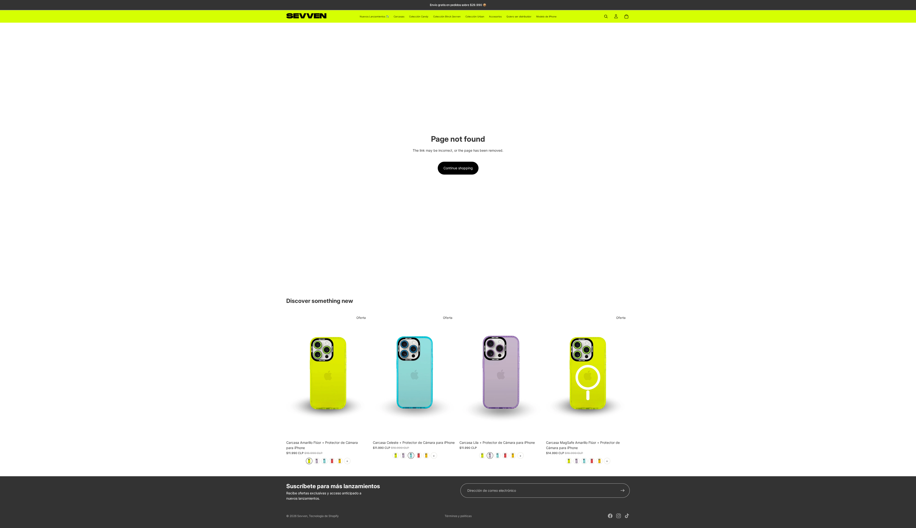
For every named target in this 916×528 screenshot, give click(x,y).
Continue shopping (458, 168)
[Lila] (316, 461)
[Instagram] (618, 516)
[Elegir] (362, 430)
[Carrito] (626, 16)
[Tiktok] (627, 516)
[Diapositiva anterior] (293, 375)
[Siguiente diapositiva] (363, 375)
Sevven (302, 516)
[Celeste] (324, 461)
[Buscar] (606, 16)
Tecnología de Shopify (324, 516)
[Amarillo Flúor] (309, 461)
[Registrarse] (623, 491)
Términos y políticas (458, 516)
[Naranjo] (339, 461)
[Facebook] (610, 516)
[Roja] (332, 461)
